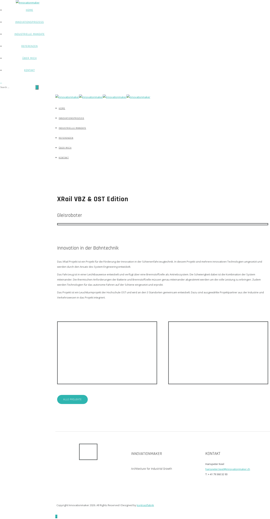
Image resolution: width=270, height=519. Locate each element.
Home (29, 10)
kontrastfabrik (145, 505)
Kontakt (29, 70)
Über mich (29, 58)
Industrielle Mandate (29, 34)
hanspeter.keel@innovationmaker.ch (227, 469)
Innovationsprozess (29, 22)
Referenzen (29, 46)
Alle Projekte (72, 399)
